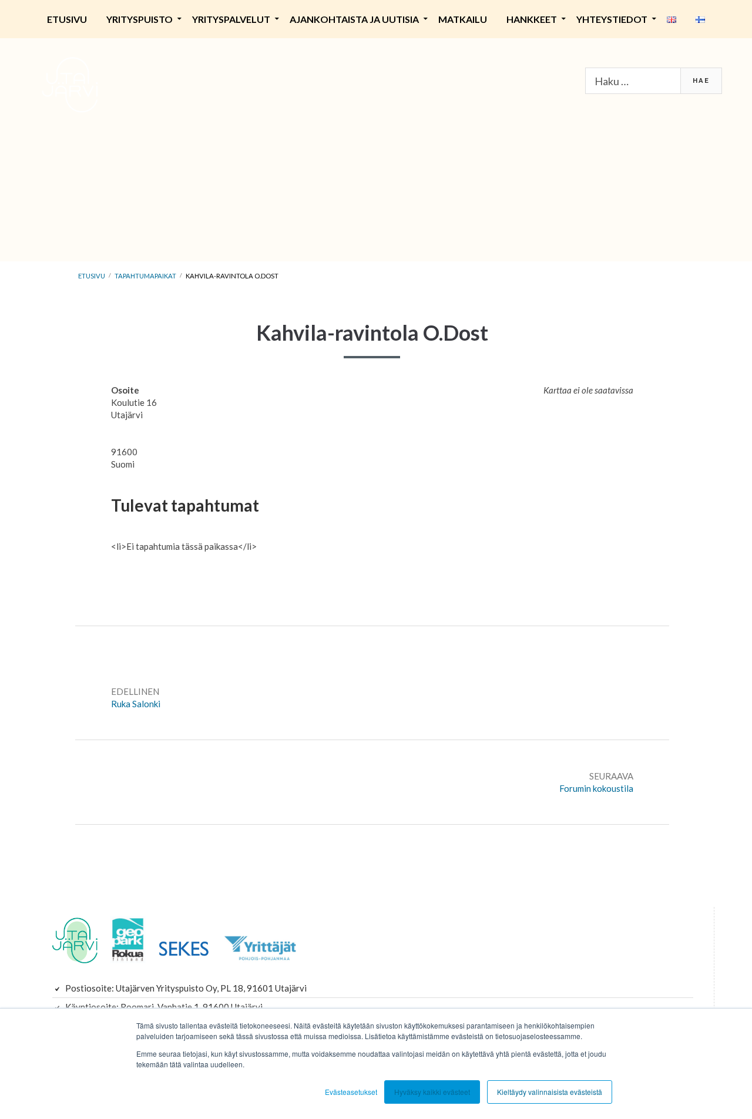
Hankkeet (531, 19)
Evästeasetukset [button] (351, 1092)
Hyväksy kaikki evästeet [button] (432, 1092)
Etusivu (67, 19)
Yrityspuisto (139, 19)
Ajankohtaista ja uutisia (354, 19)
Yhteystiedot (611, 19)
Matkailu (462, 19)
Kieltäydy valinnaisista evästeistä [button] (549, 1092)
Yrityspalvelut (231, 19)
